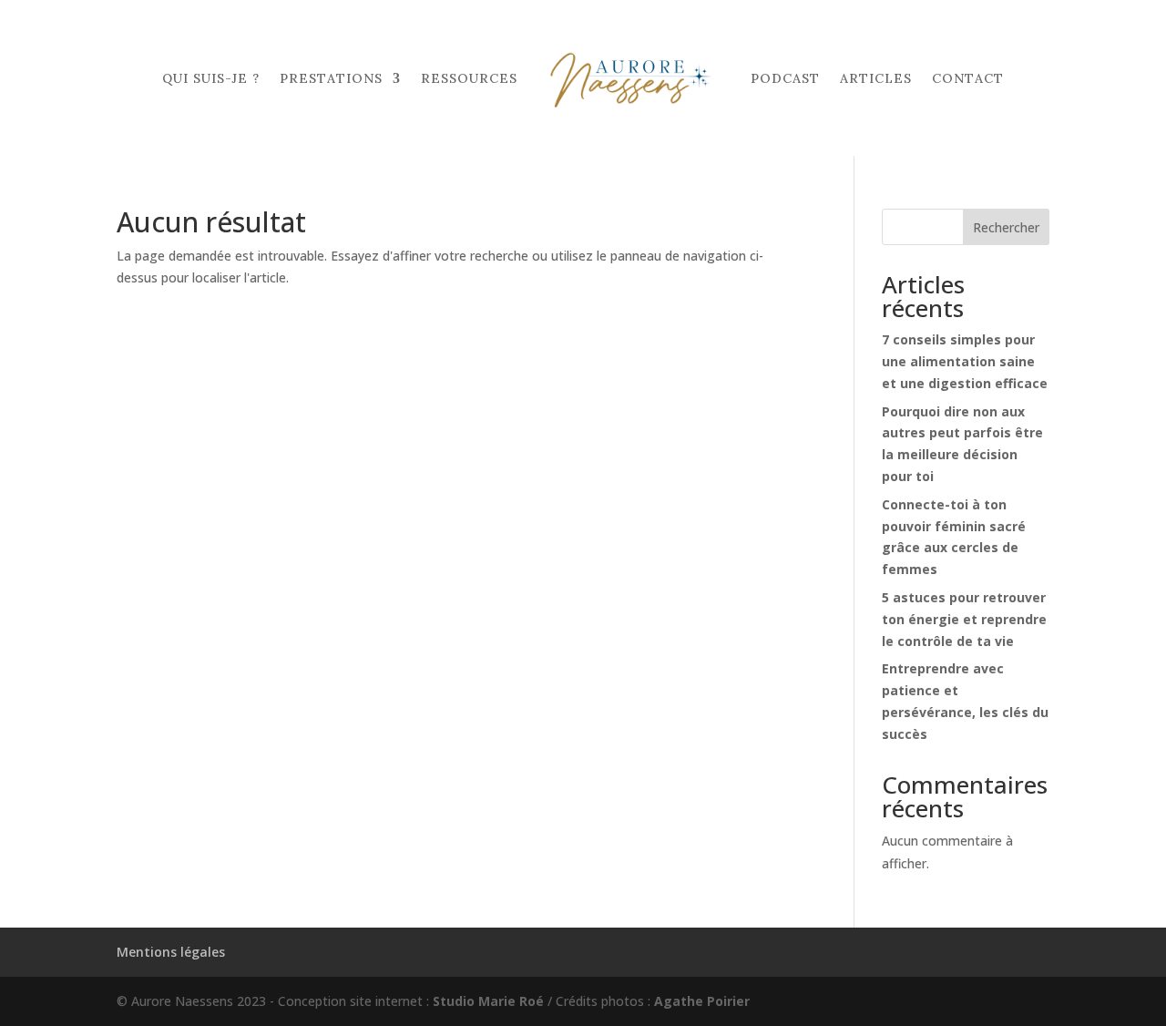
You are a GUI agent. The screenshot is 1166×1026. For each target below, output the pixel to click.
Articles (876, 78)
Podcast (785, 78)
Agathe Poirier (702, 1001)
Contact (968, 78)
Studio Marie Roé (488, 1001)
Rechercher (1006, 227)
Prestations (331, 78)
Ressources (469, 78)
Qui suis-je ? (211, 78)
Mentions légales (171, 951)
